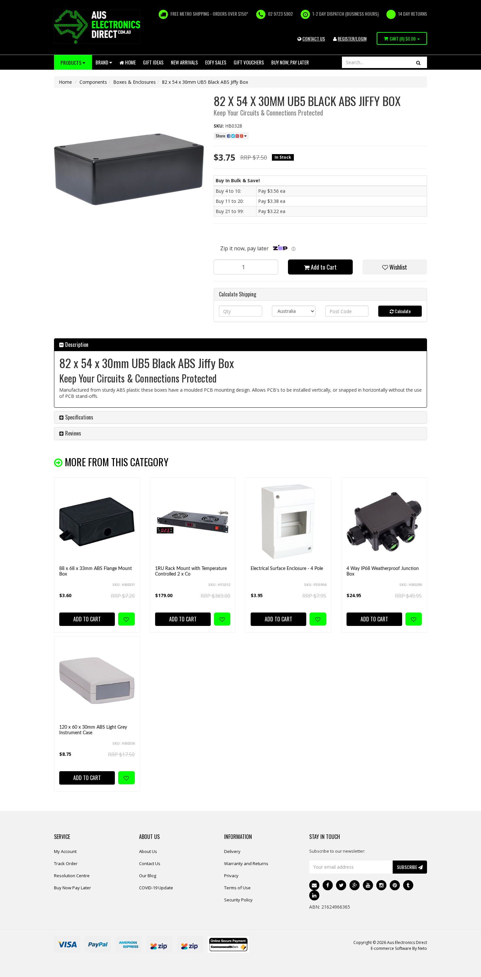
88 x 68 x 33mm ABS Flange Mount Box (95, 571)
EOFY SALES (215, 62)
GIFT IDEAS (153, 62)
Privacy (231, 876)
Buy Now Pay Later (72, 888)
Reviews (72, 433)
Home (130, 62)
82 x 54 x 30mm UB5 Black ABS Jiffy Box (205, 82)
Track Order (66, 863)
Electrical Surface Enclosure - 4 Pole (287, 568)
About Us (148, 851)
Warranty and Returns (246, 863)
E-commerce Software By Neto (399, 948)
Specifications (78, 417)
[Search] (418, 62)
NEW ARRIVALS (184, 62)
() (403, 38)
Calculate (402, 311)
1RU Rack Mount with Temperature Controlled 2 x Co (191, 571)
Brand (102, 62)
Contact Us (149, 863)
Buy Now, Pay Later (290, 62)
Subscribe (407, 866)
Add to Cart (323, 267)
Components (93, 82)
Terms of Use (237, 888)
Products (71, 62)
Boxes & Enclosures (134, 82)
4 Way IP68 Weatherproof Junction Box (383, 571)
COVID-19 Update (156, 888)
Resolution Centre (72, 876)
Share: (221, 135)
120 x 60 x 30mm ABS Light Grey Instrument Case (93, 730)
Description (76, 344)
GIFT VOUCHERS (249, 62)
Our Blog (147, 876)
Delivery (232, 851)
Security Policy (238, 900)
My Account (65, 851)
